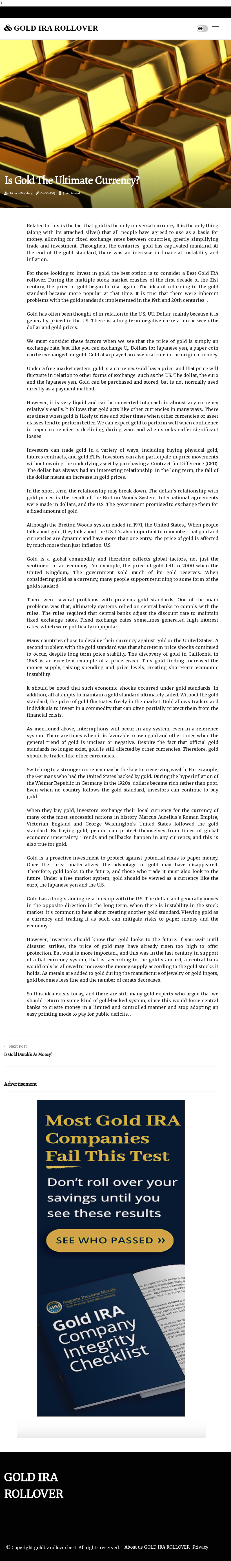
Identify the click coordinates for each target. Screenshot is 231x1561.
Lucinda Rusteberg (21, 193)
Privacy (200, 1547)
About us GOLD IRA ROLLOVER (157, 1547)
